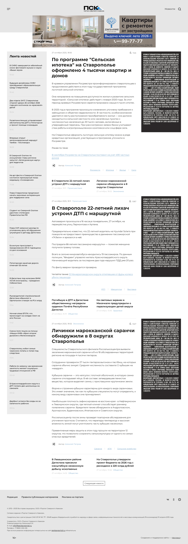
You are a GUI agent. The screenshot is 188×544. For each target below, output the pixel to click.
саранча (98, 449)
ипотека (110, 170)
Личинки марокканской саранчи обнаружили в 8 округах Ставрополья (112, 184)
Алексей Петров (73, 165)
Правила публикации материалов (39, 497)
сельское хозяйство (126, 449)
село (133, 170)
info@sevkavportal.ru (22, 526)
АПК (110, 449)
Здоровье (117, 311)
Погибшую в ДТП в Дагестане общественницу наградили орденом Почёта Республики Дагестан (70, 305)
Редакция (12, 497)
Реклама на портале (73, 497)
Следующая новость (94, 483)
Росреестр (95, 170)
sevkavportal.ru (58, 530)
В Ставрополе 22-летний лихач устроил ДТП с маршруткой (71, 182)
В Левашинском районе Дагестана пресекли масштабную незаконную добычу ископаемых (67, 464)
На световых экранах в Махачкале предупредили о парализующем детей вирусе (115, 303)
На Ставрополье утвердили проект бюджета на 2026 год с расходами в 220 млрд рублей (115, 462)
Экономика (118, 191)
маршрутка (116, 289)
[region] (26, 236)
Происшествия (75, 188)
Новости (170, 9)
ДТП (103, 289)
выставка (131, 289)
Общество (73, 314)
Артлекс (176, 538)
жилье (122, 170)
